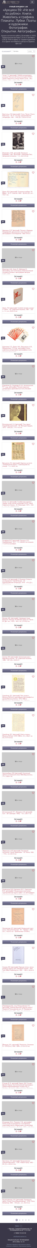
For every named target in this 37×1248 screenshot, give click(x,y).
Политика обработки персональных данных (18, 1244)
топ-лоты (15, 51)
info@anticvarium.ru (19, 1236)
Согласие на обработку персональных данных (18, 1246)
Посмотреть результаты (18, 89)
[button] (6, 51)
